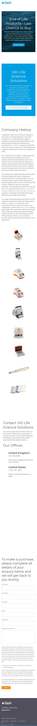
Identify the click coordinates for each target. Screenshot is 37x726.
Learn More (18, 45)
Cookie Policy (13, 721)
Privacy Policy (5, 721)
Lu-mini (25, 208)
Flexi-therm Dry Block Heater (22, 191)
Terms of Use (21, 721)
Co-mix (6, 189)
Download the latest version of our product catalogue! (18, 107)
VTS (7, 203)
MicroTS (14, 203)
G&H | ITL (11, 145)
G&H (17, 145)
